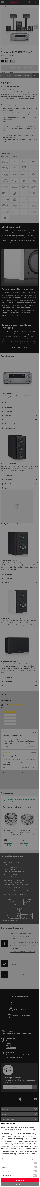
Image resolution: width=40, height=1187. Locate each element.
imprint (20, 1155)
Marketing (5, 1167)
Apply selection (20, 1184)
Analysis (4, 1163)
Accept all (20, 1180)
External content (6, 1175)
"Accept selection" (14, 1150)
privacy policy (10, 1155)
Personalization (6, 1171)
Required (4, 1159)
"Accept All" (30, 1143)
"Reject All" (3, 1138)
